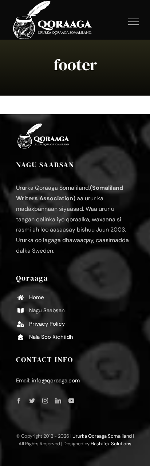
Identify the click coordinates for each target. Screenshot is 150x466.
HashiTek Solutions (111, 444)
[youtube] (71, 400)
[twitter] (32, 400)
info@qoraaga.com (56, 380)
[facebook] (19, 400)
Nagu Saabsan (47, 310)
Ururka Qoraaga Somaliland (102, 436)
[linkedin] (58, 400)
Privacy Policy (47, 324)
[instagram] (45, 400)
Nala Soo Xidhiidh (51, 337)
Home (36, 297)
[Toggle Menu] (133, 22)
